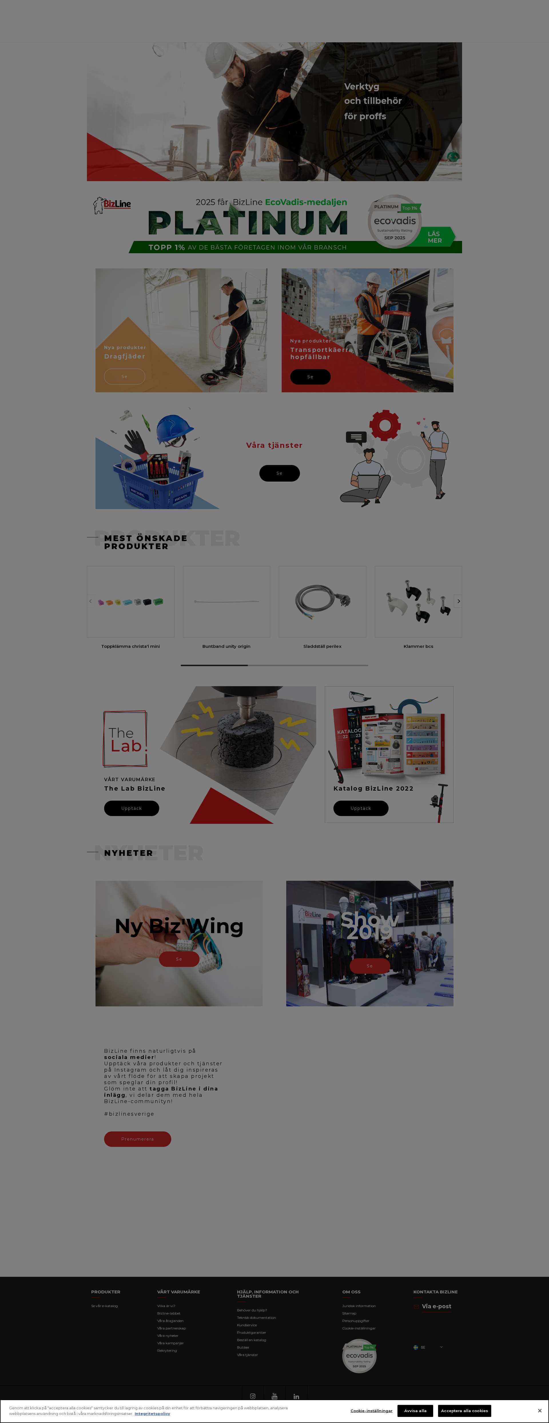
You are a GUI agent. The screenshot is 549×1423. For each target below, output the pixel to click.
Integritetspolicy (152, 1413)
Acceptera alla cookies (464, 1410)
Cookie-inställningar (372, 1410)
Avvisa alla (415, 1410)
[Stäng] (540, 1410)
